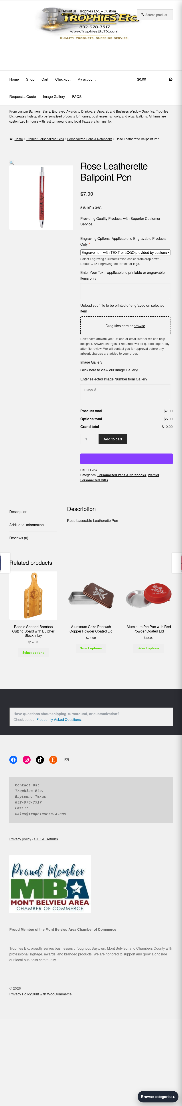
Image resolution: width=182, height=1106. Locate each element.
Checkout (62, 79)
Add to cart (112, 439)
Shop (30, 79)
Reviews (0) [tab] (18, 537)
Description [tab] (18, 511)
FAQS (77, 96)
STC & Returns (46, 838)
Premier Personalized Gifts (45, 139)
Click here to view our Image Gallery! (109, 369)
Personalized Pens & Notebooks (89, 139)
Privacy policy (20, 838)
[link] (91, 53)
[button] (11, 162)
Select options (33, 652)
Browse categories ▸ (158, 1096)
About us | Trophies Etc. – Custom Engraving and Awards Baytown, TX (91, 12)
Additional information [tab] (26, 524)
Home (14, 79)
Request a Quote (22, 96)
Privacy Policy (20, 994)
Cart (45, 79)
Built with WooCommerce (52, 994)
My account (86, 79)
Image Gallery (54, 96)
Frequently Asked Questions (58, 719)
